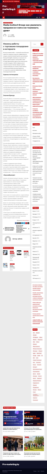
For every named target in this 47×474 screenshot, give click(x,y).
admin (12, 35)
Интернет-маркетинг (37, 230)
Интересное (35, 227)
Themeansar (5, 471)
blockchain (39, 353)
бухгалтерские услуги (37, 369)
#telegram (35, 337)
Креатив (34, 238)
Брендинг (5, 22)
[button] (39, 17)
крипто (34, 378)
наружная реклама (37, 380)
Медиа (34, 244)
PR (41, 355)
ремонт (20, 12)
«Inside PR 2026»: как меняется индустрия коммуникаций (38, 321)
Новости (34, 251)
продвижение (25, 12)
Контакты (35, 130)
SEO (40, 11)
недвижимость (36, 383)
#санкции (35, 351)
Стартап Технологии (37, 360)
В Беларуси (35, 217)
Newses (17, 470)
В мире (34, 220)
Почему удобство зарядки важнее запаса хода (38, 315)
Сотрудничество (36, 141)
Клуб (34, 127)
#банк (40, 337)
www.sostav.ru (25, 220)
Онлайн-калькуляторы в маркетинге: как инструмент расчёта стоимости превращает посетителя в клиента (38, 296)
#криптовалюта (36, 346)
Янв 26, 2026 (26, 255)
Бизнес (12, 251)
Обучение (35, 254)
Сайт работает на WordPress (7, 470)
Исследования (36, 235)
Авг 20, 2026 (7, 431)
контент (39, 376)
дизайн (38, 373)
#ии (34, 342)
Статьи (34, 275)
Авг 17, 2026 (28, 431)
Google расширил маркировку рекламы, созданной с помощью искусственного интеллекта (38, 197)
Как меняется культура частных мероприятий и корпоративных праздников (32, 454)
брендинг (35, 367)
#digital (37, 332)
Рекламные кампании (37, 271)
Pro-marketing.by (8, 9)
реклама (37, 11)
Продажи (10, 22)
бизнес (28, 11)
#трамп (40, 351)
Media (39, 355)
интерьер (35, 376)
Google (34, 355)
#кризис (35, 344)
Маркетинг (35, 241)
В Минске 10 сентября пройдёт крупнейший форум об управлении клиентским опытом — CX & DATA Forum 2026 (38, 59)
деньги (34, 373)
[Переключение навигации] (37, 17)
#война (34, 339)
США (37, 358)
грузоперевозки (36, 371)
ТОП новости (36, 278)
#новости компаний (22, 11)
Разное (34, 265)
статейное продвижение (36, 395)
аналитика (38, 362)
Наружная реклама (37, 247)
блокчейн (39, 364)
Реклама (35, 268)
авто (34, 362)
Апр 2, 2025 (12, 268)
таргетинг (35, 397)
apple (34, 353)
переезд (34, 385)
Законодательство (37, 223)
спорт (34, 392)
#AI (34, 332)
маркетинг (33, 11)
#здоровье (40, 339)
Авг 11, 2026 (7, 456)
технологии (35, 400)
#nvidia (34, 335)
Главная (34, 471)
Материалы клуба (37, 133)
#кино (37, 342)
